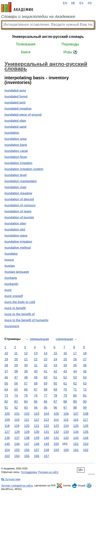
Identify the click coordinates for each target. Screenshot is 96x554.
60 (55, 383)
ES (81, 3)
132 (56, 432)
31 (36, 365)
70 (65, 389)
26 (75, 359)
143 (76, 438)
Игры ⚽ (70, 52)
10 (6, 353)
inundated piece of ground (23, 114)
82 (6, 401)
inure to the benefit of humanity (26, 320)
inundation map (15, 187)
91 (6, 407)
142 (66, 438)
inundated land (14, 102)
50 (45, 377)
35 (75, 365)
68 (45, 389)
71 (75, 389)
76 (36, 395)
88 (65, 401)
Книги (25, 52)
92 (16, 407)
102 (26, 413)
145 (7, 444)
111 (26, 419)
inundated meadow (17, 108)
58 (36, 383)
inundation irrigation (18, 163)
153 (85, 444)
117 (85, 419)
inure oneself (13, 296)
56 (16, 383)
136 (7, 438)
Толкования (25, 44)
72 (85, 389)
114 (56, 419)
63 (85, 383)
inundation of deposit (19, 199)
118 (7, 425)
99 (85, 407)
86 (45, 401)
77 (45, 395)
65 (16, 389)
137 (17, 438)
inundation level (15, 175)
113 (46, 419)
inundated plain (15, 120)
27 (85, 359)
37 (6, 371)
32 (45, 365)
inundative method (17, 247)
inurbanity (11, 284)
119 (16, 425)
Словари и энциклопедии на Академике (38, 16)
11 (16, 353)
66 (26, 389)
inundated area (15, 90)
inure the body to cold (19, 302)
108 (85, 413)
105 (56, 413)
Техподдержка (29, 472)
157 (36, 450)
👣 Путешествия (10, 479)
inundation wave (15, 235)
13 (36, 353)
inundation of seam (17, 211)
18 (85, 353)
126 (85, 425)
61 (65, 383)
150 (56, 444)
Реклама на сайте (48, 472)
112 (36, 419)
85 (36, 401)
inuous (9, 259)
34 (65, 365)
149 (46, 444)
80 (75, 395)
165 (26, 456)
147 (26, 444)
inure (8, 290)
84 (26, 401)
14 (45, 353)
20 (16, 359)
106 (66, 413)
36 (85, 365)
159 (56, 450)
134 (76, 432)
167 (46, 456)
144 (85, 438)
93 (26, 407)
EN (65, 3)
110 (16, 419)
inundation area (15, 138)
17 (75, 353)
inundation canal (16, 150)
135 (85, 432)
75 (26, 395)
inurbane (10, 277)
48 (26, 377)
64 (6, 389)
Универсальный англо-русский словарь (48, 37)
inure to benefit (15, 308)
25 (65, 359)
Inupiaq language (16, 271)
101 (17, 413)
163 (7, 456)
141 (56, 438)
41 (45, 371)
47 (16, 377)
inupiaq (9, 265)
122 (46, 425)
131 (46, 432)
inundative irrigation (18, 241)
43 (65, 371)
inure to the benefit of (19, 314)
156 (26, 450)
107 (76, 413)
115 (66, 419)
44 (75, 371)
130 (36, 432)
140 (46, 438)
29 (16, 365)
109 (7, 419)
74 (16, 395)
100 (7, 413)
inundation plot (14, 229)
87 (55, 401)
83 (16, 401)
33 (55, 365)
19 (6, 359)
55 (6, 383)
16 (65, 353)
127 (7, 432)
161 (76, 450)
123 (56, 425)
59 (45, 383)
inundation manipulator (20, 181)
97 (65, 407)
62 (75, 383)
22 (36, 359)
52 (65, 377)
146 (17, 444)
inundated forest (15, 96)
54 (85, 377)
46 (6, 377)
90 (85, 401)
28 (6, 365)
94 (36, 407)
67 (36, 389)
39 (26, 371)
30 (26, 365)
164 (17, 456)
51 (55, 377)
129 (26, 432)
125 (76, 425)
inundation (11, 132)
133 (66, 432)
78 (55, 395)
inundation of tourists (19, 217)
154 (7, 450)
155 (17, 450)
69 (55, 389)
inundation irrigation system (23, 169)
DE (73, 3)
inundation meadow (18, 193)
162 (85, 450)
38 (16, 371)
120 (26, 425)
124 (66, 425)
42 (55, 371)
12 (26, 353)
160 (66, 450)
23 (45, 359)
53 (75, 377)
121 (36, 425)
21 (26, 359)
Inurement (11, 326)
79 (65, 395)
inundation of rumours (19, 205)
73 (6, 395)
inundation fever (15, 157)
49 (36, 377)
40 (36, 371)
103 (36, 413)
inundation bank (15, 144)
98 (75, 407)
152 (76, 444)
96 (55, 407)
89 (75, 401)
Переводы (70, 44)
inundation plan (15, 223)
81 (85, 395)
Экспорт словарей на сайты (17, 485)
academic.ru (17, 7)
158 (46, 450)
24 (55, 359)
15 (55, 353)
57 (26, 383)
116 (75, 419)
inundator (11, 253)
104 (46, 413)
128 (17, 432)
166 (36, 456)
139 (36, 438)
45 (85, 371)
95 (45, 407)
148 (36, 444)
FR (90, 3)
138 (26, 438)
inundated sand (15, 126)
